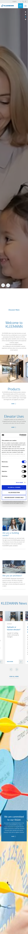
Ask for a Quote (20, 5)
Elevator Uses (14, 417)
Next (8, 285)
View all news (14, 676)
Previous (3, 285)
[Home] (7, 5)
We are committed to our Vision (14, 818)
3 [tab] (25, 17)
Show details (19, 482)
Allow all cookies (14, 487)
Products (14, 389)
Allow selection (14, 492)
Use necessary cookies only (14, 497)
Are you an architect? (12, 576)
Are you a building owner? (10, 534)
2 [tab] (25, 14)
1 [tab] (25, 12)
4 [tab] (25, 19)
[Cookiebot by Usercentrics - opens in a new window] (19, 435)
